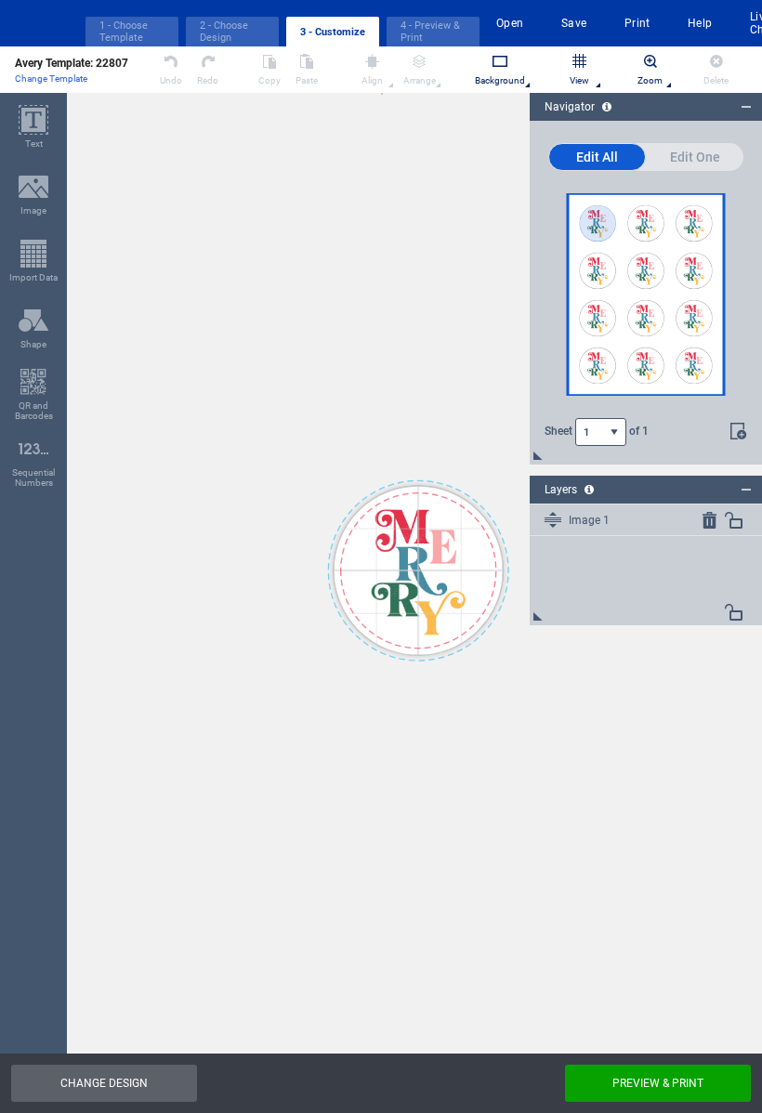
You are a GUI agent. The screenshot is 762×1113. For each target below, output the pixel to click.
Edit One (695, 157)
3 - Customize (332, 32)
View (579, 80)
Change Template (51, 78)
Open (510, 23)
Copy (269, 80)
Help (700, 23)
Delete (716, 80)
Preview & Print (657, 1083)
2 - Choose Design (224, 32)
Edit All (597, 157)
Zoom (650, 80)
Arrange (419, 80)
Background (500, 80)
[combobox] (600, 432)
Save (574, 23)
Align (372, 80)
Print (637, 23)
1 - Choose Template (123, 32)
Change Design (104, 1083)
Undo (171, 80)
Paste (307, 80)
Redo (207, 80)
